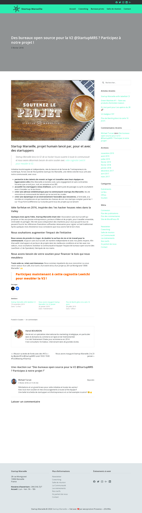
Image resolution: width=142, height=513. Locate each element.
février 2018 (106, 165)
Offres (103, 195)
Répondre (90, 380)
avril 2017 (105, 173)
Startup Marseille (59, 509)
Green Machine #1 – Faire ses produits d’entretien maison (113, 101)
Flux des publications (109, 213)
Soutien (20, 320)
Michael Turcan (24, 380)
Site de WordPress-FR (110, 219)
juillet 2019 (105, 159)
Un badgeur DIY (107, 114)
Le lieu (103, 192)
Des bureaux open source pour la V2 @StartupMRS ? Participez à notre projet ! (115, 137)
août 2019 (105, 156)
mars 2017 (105, 176)
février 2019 (106, 162)
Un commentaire (31, 320)
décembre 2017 (107, 171)
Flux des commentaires (110, 216)
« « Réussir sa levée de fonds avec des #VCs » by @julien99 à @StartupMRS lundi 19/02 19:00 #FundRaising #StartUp (30, 356)
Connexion (105, 210)
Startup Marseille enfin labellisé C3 (23, 302)
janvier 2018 (106, 168)
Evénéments (106, 189)
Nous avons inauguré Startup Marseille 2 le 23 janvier (49, 303)
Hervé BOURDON (33, 330)
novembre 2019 (107, 153)
